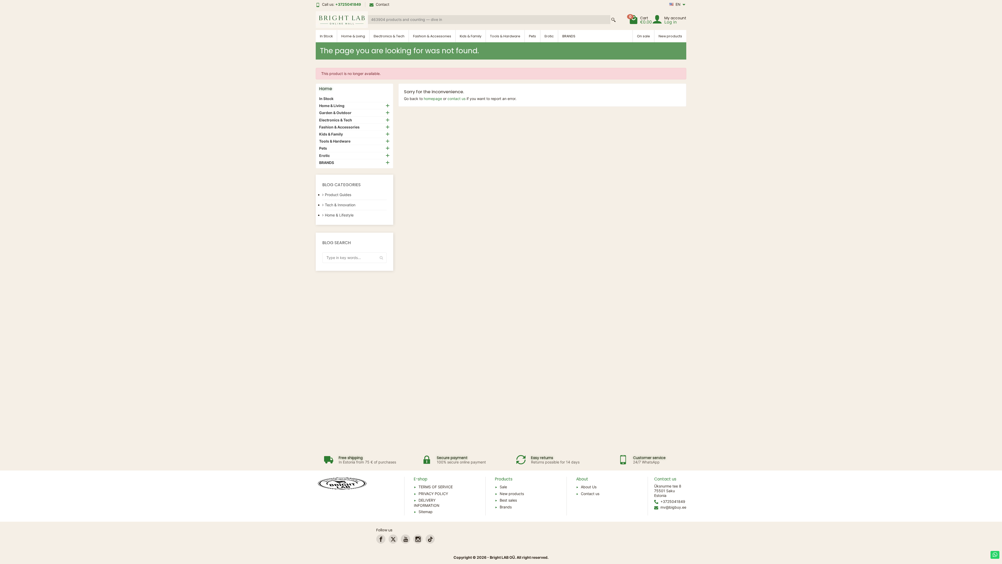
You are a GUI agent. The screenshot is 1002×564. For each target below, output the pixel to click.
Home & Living (353, 36)
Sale (503, 487)
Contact (382, 4)
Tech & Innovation (340, 205)
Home (325, 88)
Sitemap (426, 511)
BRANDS (568, 36)
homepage (433, 98)
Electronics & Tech (389, 36)
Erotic (549, 36)
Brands (506, 507)
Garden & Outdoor (335, 112)
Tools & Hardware (505, 36)
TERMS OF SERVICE (436, 487)
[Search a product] (613, 19)
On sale (643, 36)
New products (670, 36)
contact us (457, 98)
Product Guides (338, 194)
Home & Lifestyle (339, 215)
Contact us (590, 493)
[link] (380, 539)
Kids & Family (470, 36)
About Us (589, 487)
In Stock (326, 36)
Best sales (508, 500)
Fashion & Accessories (432, 36)
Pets (532, 36)
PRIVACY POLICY (433, 493)
